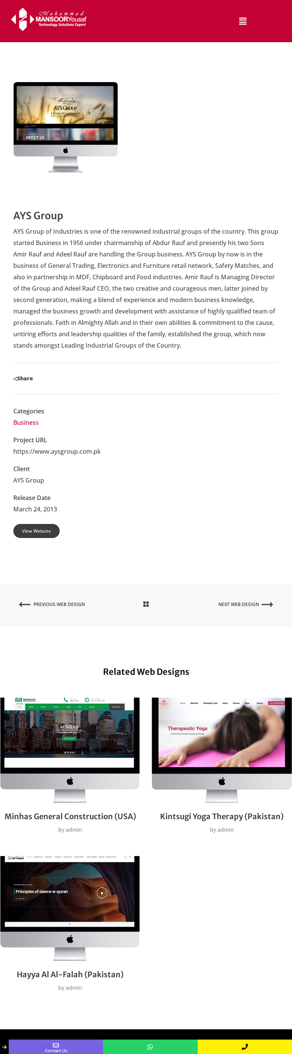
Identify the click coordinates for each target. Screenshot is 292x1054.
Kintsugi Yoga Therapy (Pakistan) (222, 816)
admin (73, 829)
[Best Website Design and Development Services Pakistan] (49, 19)
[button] (243, 21)
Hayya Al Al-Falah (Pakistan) (70, 974)
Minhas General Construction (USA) (70, 816)
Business (26, 422)
